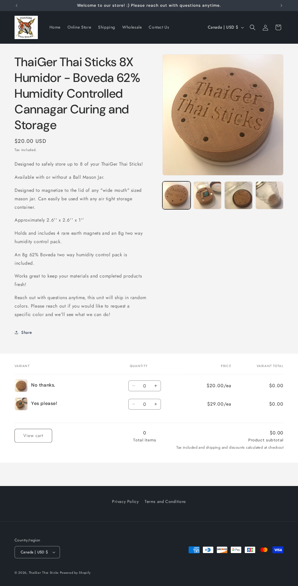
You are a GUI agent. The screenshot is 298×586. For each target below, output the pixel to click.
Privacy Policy (125, 501)
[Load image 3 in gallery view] (238, 195)
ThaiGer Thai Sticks (43, 572)
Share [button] (26, 332)
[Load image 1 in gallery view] (176, 195)
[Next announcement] (281, 5)
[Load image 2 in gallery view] (207, 195)
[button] (252, 27)
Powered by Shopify (75, 572)
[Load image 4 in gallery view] (269, 195)
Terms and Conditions (165, 501)
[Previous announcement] (16, 5)
